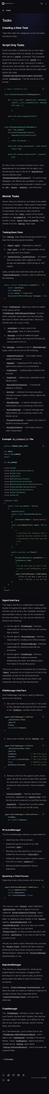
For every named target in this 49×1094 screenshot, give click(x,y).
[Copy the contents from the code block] (43, 88)
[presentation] (24, 123)
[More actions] (46, 3)
